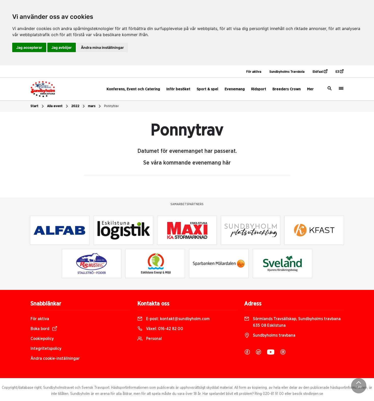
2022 (75, 106)
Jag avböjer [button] (61, 47)
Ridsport (258, 89)
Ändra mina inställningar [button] (102, 47)
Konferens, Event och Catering (133, 89)
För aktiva (253, 71)
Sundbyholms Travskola (287, 71)
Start (34, 106)
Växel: (164, 329)
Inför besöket (178, 89)
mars (91, 106)
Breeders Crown (286, 89)
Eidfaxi (318, 71)
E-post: (177, 319)
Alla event (55, 106)
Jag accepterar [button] (29, 47)
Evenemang (235, 89)
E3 (338, 71)
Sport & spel (207, 89)
